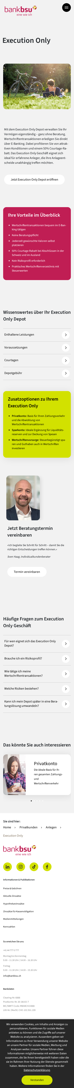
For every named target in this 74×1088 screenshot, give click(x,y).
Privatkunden (28, 827)
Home (7, 827)
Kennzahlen (9, 926)
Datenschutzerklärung (37, 1070)
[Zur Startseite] (21, 11)
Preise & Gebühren (12, 888)
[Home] (37, 850)
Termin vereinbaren (30, 572)
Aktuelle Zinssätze (12, 896)
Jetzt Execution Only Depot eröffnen (38, 179)
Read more (37, 774)
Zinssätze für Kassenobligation (18, 911)
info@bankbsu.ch (12, 976)
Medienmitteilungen (13, 919)
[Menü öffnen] (66, 7)
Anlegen (51, 827)
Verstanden (37, 1080)
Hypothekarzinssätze (13, 903)
